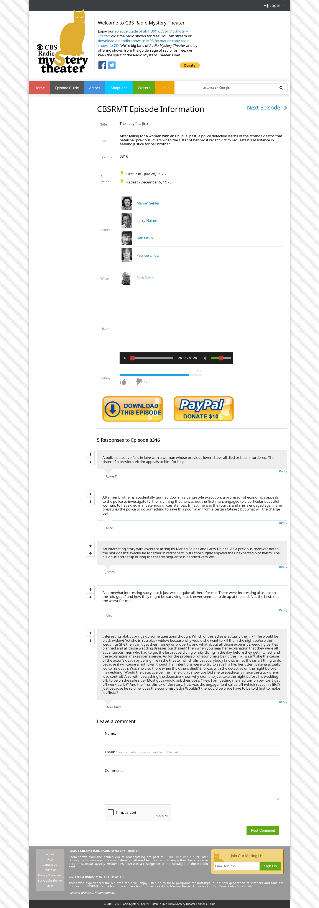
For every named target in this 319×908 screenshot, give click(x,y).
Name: (110, 733)
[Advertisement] (246, 43)
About (50, 854)
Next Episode (264, 107)
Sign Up (270, 866)
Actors (94, 87)
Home (40, 87)
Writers (144, 87)
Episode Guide (67, 87)
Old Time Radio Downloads (233, 886)
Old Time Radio (179, 857)
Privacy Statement (50, 875)
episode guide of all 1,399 (143, 33)
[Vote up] (90, 454)
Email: (141, 751)
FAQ (50, 859)
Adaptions (118, 87)
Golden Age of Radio (101, 860)
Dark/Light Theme (50, 880)
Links (165, 87)
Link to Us (49, 870)
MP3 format (156, 40)
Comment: (114, 770)
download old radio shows (119, 40)
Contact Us (50, 865)
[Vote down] (90, 461)
